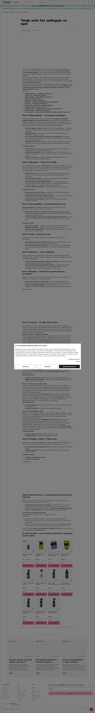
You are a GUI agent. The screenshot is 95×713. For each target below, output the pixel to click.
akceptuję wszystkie (69, 367)
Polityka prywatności (74, 359)
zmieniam (47, 367)
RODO (78, 361)
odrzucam (25, 367)
